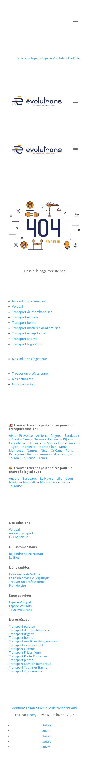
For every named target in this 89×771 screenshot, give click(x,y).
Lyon (14, 447)
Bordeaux (72, 435)
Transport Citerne (22, 649)
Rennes (44, 454)
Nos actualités (22, 379)
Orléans (56, 450)
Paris (69, 450)
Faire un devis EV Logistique (29, 578)
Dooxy (31, 715)
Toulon (14, 458)
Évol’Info (74, 58)
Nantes (32, 450)
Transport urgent (21, 634)
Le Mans (48, 443)
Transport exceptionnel (29, 333)
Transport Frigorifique (25, 652)
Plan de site (17, 585)
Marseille (28, 447)
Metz (63, 447)
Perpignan (16, 454)
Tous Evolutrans (20, 609)
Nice (44, 450)
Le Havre (32, 443)
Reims (31, 454)
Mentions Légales (24, 708)
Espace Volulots (53, 58)
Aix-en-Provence (21, 435)
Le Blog (14, 557)
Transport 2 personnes (25, 671)
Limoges (73, 443)
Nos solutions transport (29, 301)
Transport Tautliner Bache (28, 667)
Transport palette (22, 626)
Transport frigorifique (27, 344)
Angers (56, 435)
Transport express (25, 317)
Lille (61, 443)
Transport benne (24, 322)
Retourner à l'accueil (33, 282)
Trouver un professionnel (30, 373)
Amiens (41, 435)
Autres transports (22, 533)
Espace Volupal (28, 58)
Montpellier (47, 447)
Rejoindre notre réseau (26, 554)
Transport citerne (24, 339)
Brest (15, 439)
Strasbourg (61, 454)
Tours (43, 458)
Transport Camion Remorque (30, 664)
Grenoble (16, 443)
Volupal (17, 306)
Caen (26, 439)
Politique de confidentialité (58, 708)
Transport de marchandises (32, 312)
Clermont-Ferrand (46, 439)
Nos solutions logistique (29, 359)
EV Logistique (18, 537)
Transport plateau (22, 660)
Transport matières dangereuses (36, 328)
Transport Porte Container (28, 656)
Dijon (67, 439)
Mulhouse (16, 450)
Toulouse (28, 458)
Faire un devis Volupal (25, 574)
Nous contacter (23, 384)
